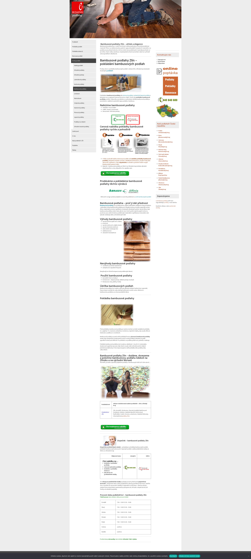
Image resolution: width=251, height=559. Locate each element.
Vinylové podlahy (79, 103)
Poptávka (75, 145)
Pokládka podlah (77, 47)
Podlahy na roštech (79, 122)
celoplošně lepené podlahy (142, 95)
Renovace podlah (77, 56)
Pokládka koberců (77, 51)
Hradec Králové (163, 164)
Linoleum (77, 94)
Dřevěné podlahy (79, 70)
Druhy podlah (76, 61)
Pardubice (161, 168)
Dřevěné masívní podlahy (81, 126)
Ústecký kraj (162, 156)
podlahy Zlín (125, 416)
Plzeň (160, 145)
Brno (160, 135)
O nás (74, 136)
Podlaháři (75, 42)
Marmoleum (77, 98)
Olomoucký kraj (163, 185)
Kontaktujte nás (164, 55)
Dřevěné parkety (79, 75)
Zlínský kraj (162, 189)
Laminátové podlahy (80, 79)
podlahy (166, 202)
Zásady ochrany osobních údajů (189, 556)
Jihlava (160, 173)
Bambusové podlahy (80, 89)
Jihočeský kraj (162, 180)
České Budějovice (164, 178)
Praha (160, 131)
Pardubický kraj (163, 170)
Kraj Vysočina (162, 175)
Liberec (160, 159)
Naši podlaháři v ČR (77, 141)
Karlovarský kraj (163, 151)
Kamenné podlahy (79, 108)
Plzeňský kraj (162, 147)
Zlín (159, 187)
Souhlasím (173, 556)
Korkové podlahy (79, 84)
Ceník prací (75, 131)
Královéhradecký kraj (165, 166)
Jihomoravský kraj (164, 137)
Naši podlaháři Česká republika (166, 125)
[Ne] (249, 556)
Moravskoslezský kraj (165, 142)
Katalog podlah (78, 65)
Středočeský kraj (164, 132)
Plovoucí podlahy (79, 112)
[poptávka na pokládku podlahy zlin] (144, 468)
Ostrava (161, 140)
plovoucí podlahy (128, 95)
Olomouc (161, 183)
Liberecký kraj (163, 161)
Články (74, 150)
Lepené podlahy (79, 117)
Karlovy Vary (162, 149)
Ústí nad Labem (163, 154)
